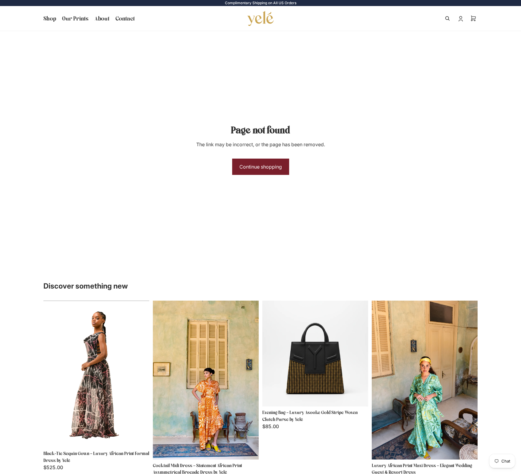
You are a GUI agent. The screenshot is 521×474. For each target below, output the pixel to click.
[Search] (447, 18)
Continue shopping (260, 167)
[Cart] (473, 18)
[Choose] (139, 438)
